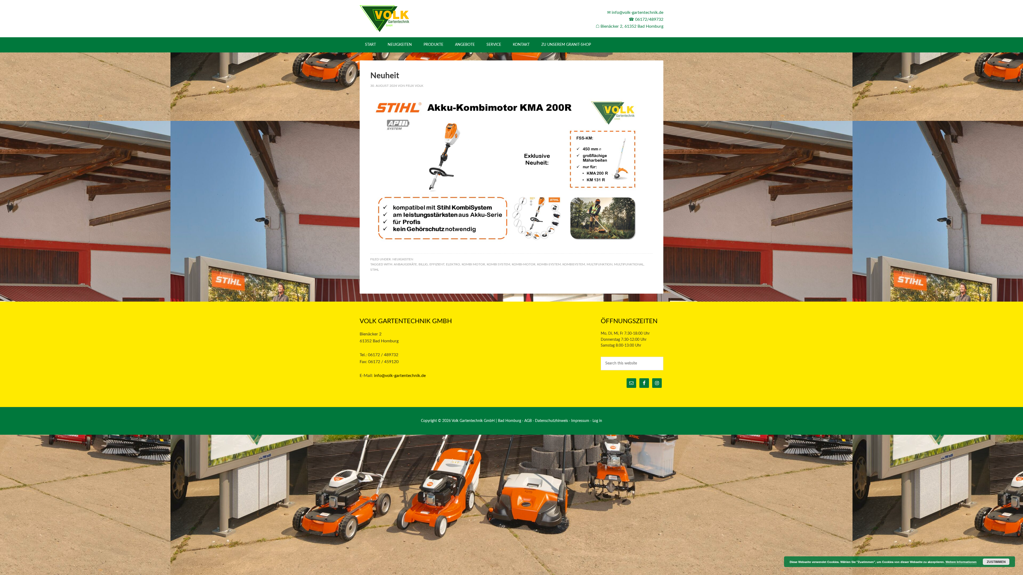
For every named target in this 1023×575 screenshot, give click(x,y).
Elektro (453, 264)
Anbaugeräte (405, 264)
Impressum (580, 421)
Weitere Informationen (961, 562)
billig (423, 264)
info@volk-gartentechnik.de (637, 12)
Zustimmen (996, 561)
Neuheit (384, 76)
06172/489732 (649, 19)
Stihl (374, 269)
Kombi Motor (473, 264)
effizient (436, 264)
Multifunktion (599, 264)
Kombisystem (573, 264)
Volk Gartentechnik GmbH (405, 18)
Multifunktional (629, 264)
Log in (597, 421)
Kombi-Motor (523, 264)
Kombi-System (549, 264)
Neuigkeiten (402, 259)
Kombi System (498, 264)
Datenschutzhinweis (551, 421)
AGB (528, 421)
